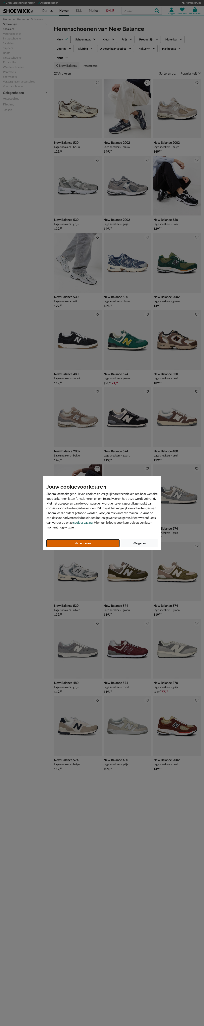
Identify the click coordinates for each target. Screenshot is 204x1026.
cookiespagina (83, 522)
